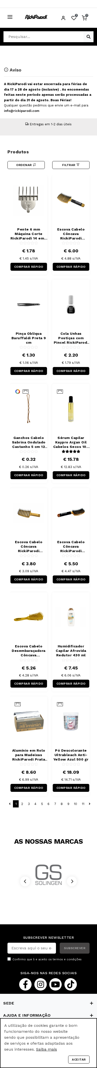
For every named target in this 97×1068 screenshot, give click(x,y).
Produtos (18, 151)
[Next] (72, 881)
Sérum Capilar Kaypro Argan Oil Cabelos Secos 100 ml (71, 442)
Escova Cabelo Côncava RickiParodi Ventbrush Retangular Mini (28, 546)
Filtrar (69, 165)
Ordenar (24, 165)
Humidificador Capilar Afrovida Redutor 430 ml (71, 650)
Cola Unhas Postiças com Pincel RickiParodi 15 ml (71, 338)
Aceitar (79, 1059)
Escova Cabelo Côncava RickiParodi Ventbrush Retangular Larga (70, 233)
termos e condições (67, 959)
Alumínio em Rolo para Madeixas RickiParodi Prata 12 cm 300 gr (28, 755)
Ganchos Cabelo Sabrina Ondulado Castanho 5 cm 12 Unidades (29, 442)
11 (83, 804)
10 (75, 804)
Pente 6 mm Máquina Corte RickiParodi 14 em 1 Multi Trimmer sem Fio (28, 233)
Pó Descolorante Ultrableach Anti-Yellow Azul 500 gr (71, 754)
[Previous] (25, 881)
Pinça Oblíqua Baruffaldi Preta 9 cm (28, 338)
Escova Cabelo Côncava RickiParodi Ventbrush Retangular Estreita (71, 546)
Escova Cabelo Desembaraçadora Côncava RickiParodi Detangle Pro (29, 650)
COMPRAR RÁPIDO (28, 266)
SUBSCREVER (74, 948)
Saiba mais (46, 1049)
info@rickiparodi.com (21, 111)
